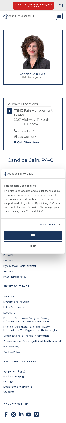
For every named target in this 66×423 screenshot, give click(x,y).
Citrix (6, 381)
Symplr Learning (12, 371)
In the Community (13, 307)
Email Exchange (12, 376)
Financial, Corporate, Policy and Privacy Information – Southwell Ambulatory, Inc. (26, 320)
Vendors (8, 271)
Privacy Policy (11, 346)
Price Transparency (14, 276)
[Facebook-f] (5, 414)
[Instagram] (13, 414)
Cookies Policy (11, 352)
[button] (59, 16)
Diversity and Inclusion (16, 301)
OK (33, 235)
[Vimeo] (36, 414)
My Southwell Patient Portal (19, 266)
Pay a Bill (8, 255)
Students (8, 391)
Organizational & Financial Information (26, 335)
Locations (9, 312)
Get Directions (28, 142)
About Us (8, 296)
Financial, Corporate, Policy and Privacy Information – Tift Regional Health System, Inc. (30, 329)
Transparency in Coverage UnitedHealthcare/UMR (32, 341)
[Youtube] (28, 414)
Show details (48, 224)
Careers (8, 260)
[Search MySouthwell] (60, 5)
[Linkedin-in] (21, 414)
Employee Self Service (16, 386)
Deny (33, 246)
